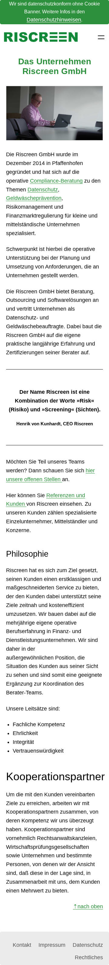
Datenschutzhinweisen (54, 20)
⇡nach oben (88, 906)
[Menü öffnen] (101, 37)
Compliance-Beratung (56, 181)
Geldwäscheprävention (33, 198)
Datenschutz (43, 190)
